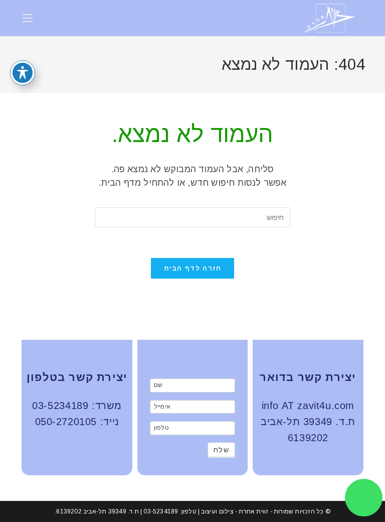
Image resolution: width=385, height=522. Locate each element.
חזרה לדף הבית (193, 268)
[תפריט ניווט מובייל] (28, 18)
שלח (221, 450)
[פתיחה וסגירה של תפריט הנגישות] (23, 73)
